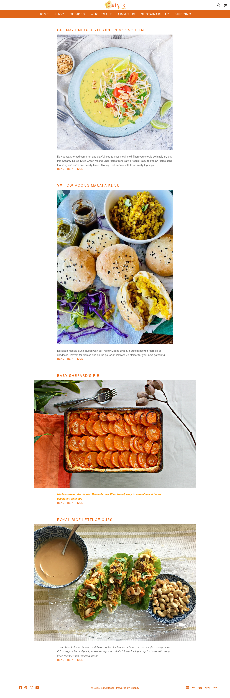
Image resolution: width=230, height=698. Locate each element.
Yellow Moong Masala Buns (88, 185)
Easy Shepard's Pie (78, 375)
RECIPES (77, 14)
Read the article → (72, 168)
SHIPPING (183, 14)
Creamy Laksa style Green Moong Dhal (101, 30)
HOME (44, 14)
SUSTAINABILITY (155, 14)
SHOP (59, 14)
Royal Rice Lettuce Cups (85, 519)
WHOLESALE (101, 14)
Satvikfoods (108, 688)
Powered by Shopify (127, 688)
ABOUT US (126, 14)
